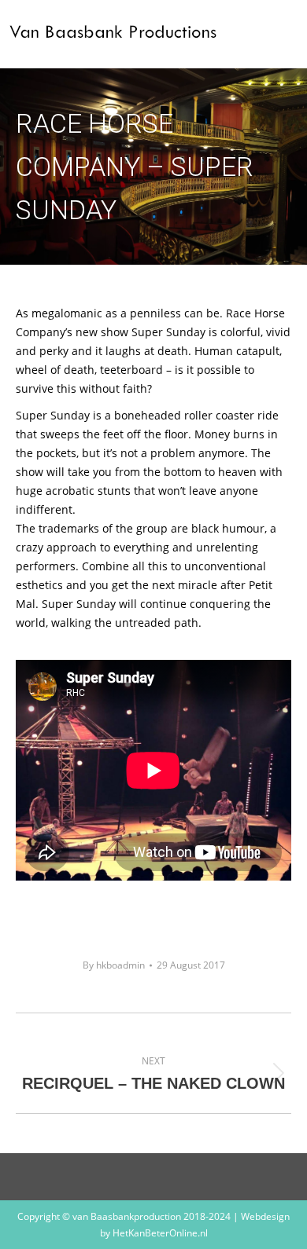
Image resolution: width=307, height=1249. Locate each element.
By (114, 965)
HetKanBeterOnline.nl (160, 1233)
